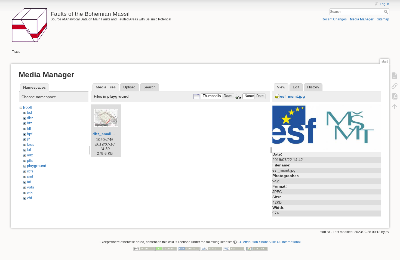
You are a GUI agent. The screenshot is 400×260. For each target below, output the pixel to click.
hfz (29, 123)
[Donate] (166, 248)
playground (36, 165)
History (313, 87)
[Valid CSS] (234, 248)
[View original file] (326, 127)
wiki (30, 192)
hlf (29, 128)
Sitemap (383, 19)
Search (386, 12)
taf (29, 181)
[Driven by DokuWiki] (256, 248)
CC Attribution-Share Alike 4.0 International (269, 242)
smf (30, 176)
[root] (27, 107)
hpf (29, 134)
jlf (28, 139)
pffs (30, 160)
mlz (30, 155)
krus (30, 144)
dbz (30, 118)
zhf (29, 198)
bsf (29, 112)
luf (29, 149)
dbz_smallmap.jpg (109, 134)
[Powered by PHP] (189, 248)
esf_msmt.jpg (292, 96)
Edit (296, 87)
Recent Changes (334, 19)
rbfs (30, 171)
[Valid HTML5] (211, 248)
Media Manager (362, 19)
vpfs (30, 187)
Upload (129, 87)
